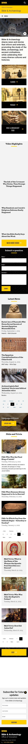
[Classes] (14, 72)
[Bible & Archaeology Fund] (14, 118)
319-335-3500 (8, 742)
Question (4, 272)
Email (3, 264)
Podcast (12, 105)
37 (8, 404)
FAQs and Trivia (14, 434)
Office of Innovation (7, 7)
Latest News (14, 299)
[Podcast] (14, 95)
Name (3, 256)
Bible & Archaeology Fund (12, 129)
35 (24, 401)
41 (4, 407)
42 (8, 407)
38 (13, 405)
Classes (12, 82)
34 (19, 401)
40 (22, 404)
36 (4, 404)
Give (13, 652)
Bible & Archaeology (11, 11)
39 (17, 404)
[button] (24, 2)
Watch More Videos (13, 243)
